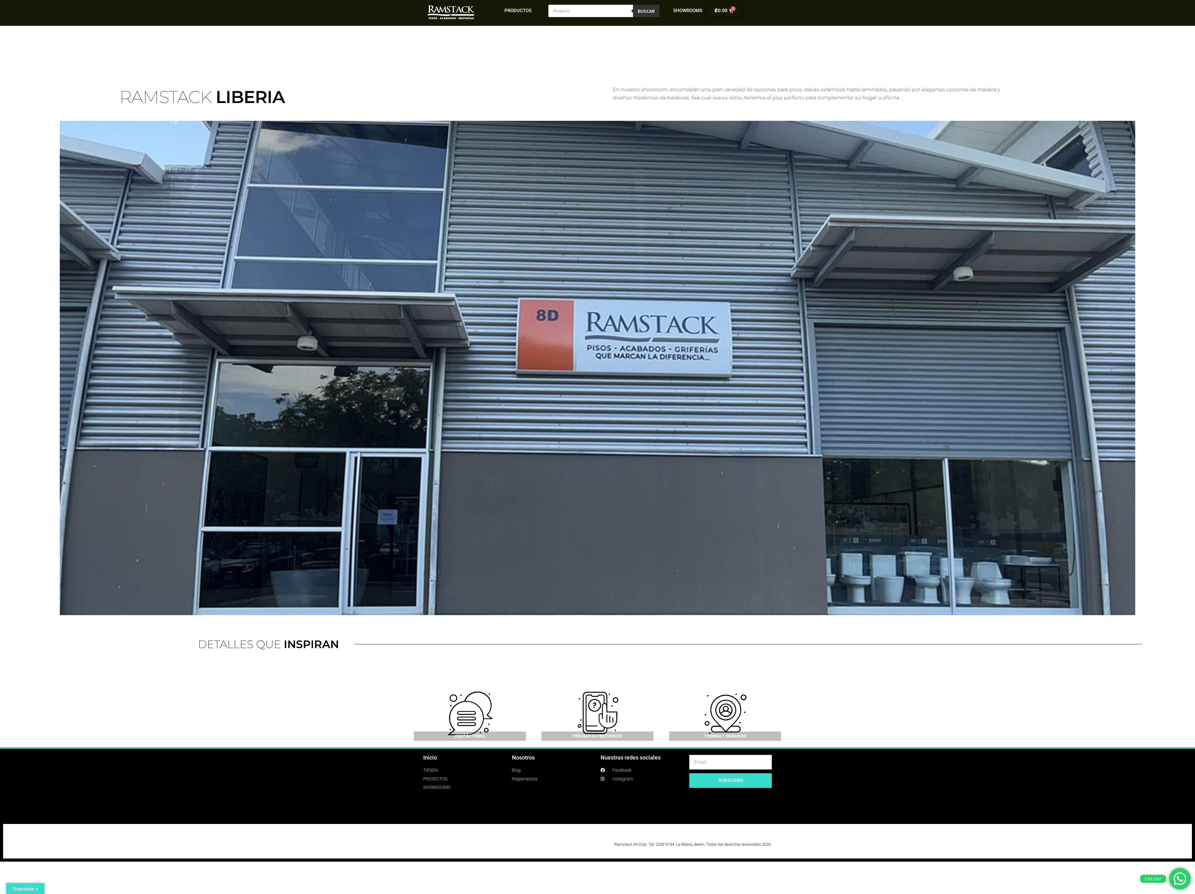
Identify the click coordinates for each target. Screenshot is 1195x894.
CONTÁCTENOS (470, 736)
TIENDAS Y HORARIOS (725, 736)
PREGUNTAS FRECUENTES (597, 736)
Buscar (646, 11)
